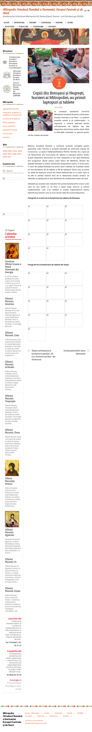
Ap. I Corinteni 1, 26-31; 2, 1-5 (13, 643)
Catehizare (38, 26)
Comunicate (7, 134)
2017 (9, 157)
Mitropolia (19, 22)
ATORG (70, 22)
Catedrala (46, 22)
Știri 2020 (58, 107)
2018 (5, 157)
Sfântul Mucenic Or (11, 560)
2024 (15, 151)
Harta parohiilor (9, 126)
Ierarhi (32, 22)
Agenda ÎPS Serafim (11, 109)
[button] (6, 36)
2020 (14, 154)
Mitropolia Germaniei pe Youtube (36, 723)
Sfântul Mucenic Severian (9, 301)
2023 (20, 151)
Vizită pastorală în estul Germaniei (74, 352)
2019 (19, 154)
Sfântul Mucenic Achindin (9, 364)
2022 (5, 154)
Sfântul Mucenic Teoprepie (10, 398)
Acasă (6, 22)
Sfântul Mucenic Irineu (12, 589)
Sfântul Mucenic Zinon (12, 431)
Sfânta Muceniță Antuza (9, 481)
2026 (5, 151)
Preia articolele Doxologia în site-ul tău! (13, 686)
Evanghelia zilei (14, 651)
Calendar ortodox (11, 235)
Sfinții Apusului (9, 122)
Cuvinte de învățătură (11, 119)
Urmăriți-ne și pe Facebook (34, 720)
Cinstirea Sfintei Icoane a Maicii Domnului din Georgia (13, 267)
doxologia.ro (15, 680)
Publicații (23, 26)
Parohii (59, 22)
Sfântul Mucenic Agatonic (9, 532)
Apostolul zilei (14, 618)
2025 (10, 151)
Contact (52, 26)
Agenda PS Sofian (10, 130)
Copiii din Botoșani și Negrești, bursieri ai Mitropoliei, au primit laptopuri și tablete (58, 97)
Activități (9, 26)
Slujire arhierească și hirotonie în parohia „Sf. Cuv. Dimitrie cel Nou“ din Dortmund (44, 355)
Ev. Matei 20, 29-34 (14, 675)
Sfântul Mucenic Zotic (12, 334)
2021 (9, 154)
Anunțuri (6, 137)
